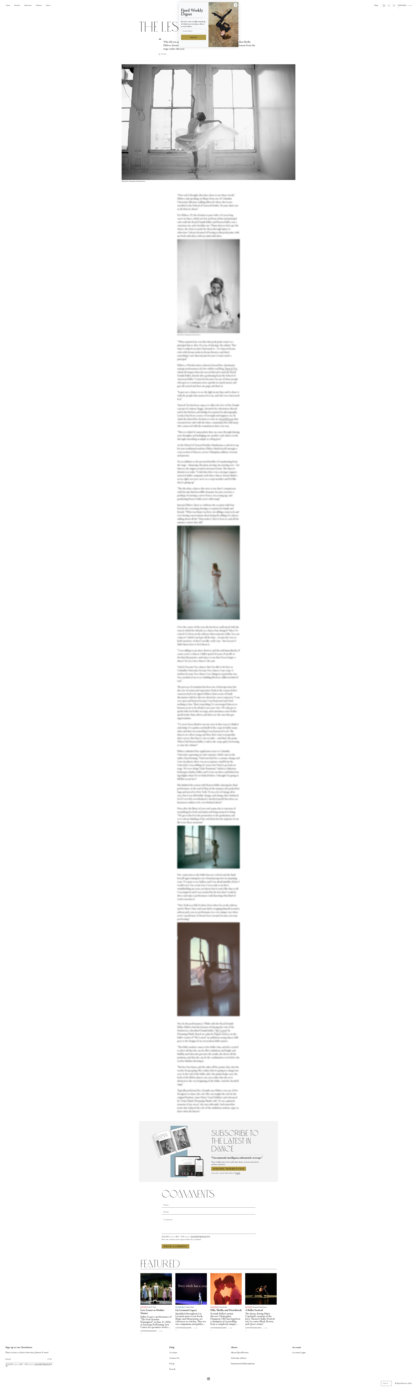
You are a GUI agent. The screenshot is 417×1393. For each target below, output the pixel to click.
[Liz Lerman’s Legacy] (191, 1289)
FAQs (172, 1364)
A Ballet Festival (254, 1310)
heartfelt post (227, 419)
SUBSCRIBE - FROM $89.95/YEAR (228, 1169)
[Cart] (393, 5)
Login (237, 1173)
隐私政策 (194, 1237)
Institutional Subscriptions (243, 1364)
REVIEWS (143, 1307)
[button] (376, 5)
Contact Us (174, 1358)
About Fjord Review (240, 1353)
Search (172, 1369)
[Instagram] (208, 1379)
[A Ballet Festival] (261, 1289)
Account (173, 1353)
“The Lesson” (220, 1031)
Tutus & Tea (231, 369)
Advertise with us (238, 1358)
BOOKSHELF (180, 1307)
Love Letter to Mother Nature (152, 1312)
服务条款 (202, 1237)
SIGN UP (193, 37)
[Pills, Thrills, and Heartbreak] (226, 1289)
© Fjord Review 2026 (403, 1383)
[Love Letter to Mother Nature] (156, 1289)
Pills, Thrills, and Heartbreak (226, 1310)
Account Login (299, 1353)
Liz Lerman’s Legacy (186, 1310)
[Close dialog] (235, 5)
